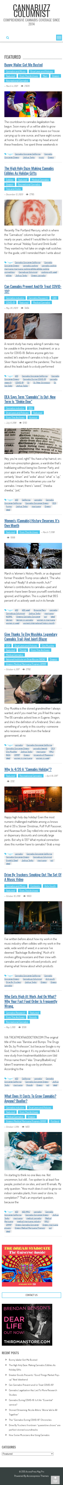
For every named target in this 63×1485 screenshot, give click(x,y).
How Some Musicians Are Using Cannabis (29, 1435)
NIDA (8, 755)
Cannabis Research (38, 297)
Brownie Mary (40, 610)
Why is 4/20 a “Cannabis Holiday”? (28, 769)
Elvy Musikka (48, 645)
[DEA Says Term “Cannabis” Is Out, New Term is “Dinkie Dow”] (33, 441)
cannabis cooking (30, 265)
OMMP (17, 755)
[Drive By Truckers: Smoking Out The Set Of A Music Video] (33, 917)
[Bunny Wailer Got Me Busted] (33, 104)
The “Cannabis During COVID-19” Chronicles (30, 1419)
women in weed (12, 623)
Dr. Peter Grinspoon (41, 382)
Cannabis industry (15, 297)
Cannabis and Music (16, 71)
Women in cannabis (24, 620)
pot (45, 616)
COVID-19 (10, 302)
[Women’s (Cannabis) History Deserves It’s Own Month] (33, 556)
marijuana (36, 506)
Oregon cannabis (38, 275)
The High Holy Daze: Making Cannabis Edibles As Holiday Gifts (29, 170)
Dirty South (50, 886)
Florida (23, 650)
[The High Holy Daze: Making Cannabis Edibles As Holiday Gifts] (33, 213)
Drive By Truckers (13, 982)
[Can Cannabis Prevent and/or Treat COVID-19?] (33, 326)
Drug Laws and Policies (41, 71)
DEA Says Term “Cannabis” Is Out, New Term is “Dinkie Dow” (30, 399)
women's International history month (39, 623)
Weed (8, 509)
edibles (9, 275)
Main (45, 75)
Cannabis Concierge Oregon (37, 503)
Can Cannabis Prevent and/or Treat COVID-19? (32, 289)
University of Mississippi (43, 755)
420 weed (26, 610)
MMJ (51, 751)
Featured (10, 75)
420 (16, 376)
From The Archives (29, 75)
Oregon (55, 75)
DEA (31, 408)
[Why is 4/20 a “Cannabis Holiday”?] (33, 799)
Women (9, 620)
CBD (55, 297)
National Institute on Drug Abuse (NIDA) (25, 659)
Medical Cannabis (40, 179)
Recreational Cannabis (17, 80)
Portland (55, 1121)
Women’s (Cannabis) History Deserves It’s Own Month (31, 523)
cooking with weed (49, 272)
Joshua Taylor (29, 157)
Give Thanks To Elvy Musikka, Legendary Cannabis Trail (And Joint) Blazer (30, 636)
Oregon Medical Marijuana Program (30, 1228)
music (41, 157)
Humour (33, 417)
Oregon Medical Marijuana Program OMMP (26, 664)
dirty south (50, 979)
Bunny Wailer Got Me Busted (23, 64)
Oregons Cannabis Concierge (28, 616)
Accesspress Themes (38, 1475)
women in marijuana (46, 620)
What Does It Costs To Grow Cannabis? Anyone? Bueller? (30, 1098)
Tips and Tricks (13, 188)
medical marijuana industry (29, 1221)
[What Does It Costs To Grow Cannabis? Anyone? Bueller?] (33, 1151)
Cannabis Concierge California (27, 154)
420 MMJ (26, 1211)
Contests (35, 886)
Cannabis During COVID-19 (34, 379)
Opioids (33, 1017)
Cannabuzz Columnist (28, 272)
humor (9, 506)
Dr (28, 382)
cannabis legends (40, 748)
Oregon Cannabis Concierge (27, 1224)
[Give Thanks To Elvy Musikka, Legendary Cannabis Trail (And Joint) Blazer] (33, 689)
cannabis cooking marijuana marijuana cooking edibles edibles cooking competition (30, 268)
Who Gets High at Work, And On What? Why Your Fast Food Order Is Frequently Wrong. (30, 1001)
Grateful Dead (12, 860)
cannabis (38, 499)
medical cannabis (33, 1218)
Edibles (9, 179)
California (26, 499)
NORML (9, 616)
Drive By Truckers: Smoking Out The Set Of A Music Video (32, 877)
